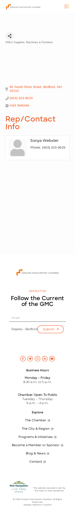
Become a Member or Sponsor (36, 445)
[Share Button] (9, 36)
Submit (48, 329)
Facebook (23, 358)
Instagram (37, 358)
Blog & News (36, 453)
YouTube (52, 358)
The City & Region (36, 428)
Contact (35, 461)
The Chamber (35, 420)
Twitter (30, 358)
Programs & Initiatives (36, 437)
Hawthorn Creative (42, 505)
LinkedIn (45, 358)
